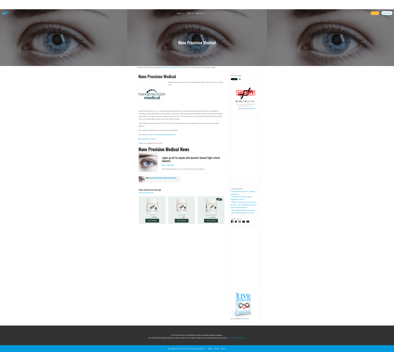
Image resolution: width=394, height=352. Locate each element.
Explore (179, 13)
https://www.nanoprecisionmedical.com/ (162, 135)
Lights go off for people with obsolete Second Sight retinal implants (191, 159)
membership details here (236, 338)
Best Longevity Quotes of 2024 (242, 213)
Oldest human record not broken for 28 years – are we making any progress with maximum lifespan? (244, 204)
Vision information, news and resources (163, 178)
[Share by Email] (240, 79)
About (189, 13)
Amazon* (246, 319)
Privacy (216, 349)
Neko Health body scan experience (243, 210)
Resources (199, 13)
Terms (223, 349)
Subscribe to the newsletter (170, 67)
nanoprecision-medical (148, 139)
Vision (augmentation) (146, 192)
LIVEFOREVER (250, 109)
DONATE (375, 13)
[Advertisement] (197, 4)
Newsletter (387, 13)
